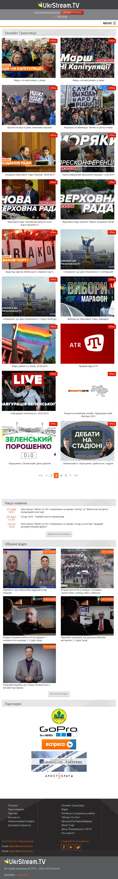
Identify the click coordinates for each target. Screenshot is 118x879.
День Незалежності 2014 (76, 829)
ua (55, 17)
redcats (22, 875)
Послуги (13, 805)
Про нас (13, 813)
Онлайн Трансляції (72, 805)
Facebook (64, 846)
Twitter (78, 846)
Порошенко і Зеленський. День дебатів (30, 463)
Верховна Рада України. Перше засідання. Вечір (88, 221)
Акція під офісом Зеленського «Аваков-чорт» (30, 271)
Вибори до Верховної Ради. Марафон (88, 319)
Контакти (14, 817)
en (65, 17)
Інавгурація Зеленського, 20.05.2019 (30, 413)
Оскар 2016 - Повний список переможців (42, 516)
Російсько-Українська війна (78, 813)
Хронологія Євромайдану (76, 821)
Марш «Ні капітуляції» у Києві (29, 80)
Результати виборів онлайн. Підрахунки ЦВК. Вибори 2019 (88, 415)
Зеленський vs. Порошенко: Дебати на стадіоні (88, 463)
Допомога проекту (19, 825)
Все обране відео (59, 693)
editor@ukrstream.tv (21, 846)
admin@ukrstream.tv (21, 851)
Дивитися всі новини (59, 534)
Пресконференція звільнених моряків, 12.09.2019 (88, 174)
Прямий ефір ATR (88, 366)
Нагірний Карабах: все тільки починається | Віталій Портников (26, 686)
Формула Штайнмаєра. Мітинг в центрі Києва (88, 127)
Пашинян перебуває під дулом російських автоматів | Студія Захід (83, 639)
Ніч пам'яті (68, 833)
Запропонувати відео (21, 821)
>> (76, 475)
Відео (64, 809)
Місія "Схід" (68, 825)
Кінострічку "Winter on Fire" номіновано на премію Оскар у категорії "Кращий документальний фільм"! (62, 525)
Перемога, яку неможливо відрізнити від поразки (25, 591)
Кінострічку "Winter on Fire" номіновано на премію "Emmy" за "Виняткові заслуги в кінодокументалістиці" (64, 511)
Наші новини (16, 809)
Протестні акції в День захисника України (29, 127)
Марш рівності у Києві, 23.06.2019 (29, 366)
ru (60, 17)
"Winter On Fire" (70, 817)
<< (41, 475)
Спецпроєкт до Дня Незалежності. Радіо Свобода (29, 319)
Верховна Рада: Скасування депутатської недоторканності (30, 223)
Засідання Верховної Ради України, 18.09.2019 (29, 174)
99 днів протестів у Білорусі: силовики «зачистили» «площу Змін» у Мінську (81, 591)
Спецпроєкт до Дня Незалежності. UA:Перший (88, 271)
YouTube (71, 846)
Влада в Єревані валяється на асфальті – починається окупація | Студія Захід (25, 639)
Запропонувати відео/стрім (47, 12)
